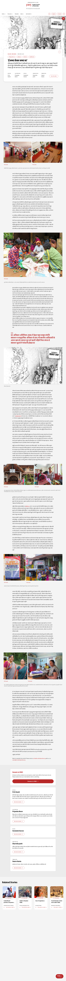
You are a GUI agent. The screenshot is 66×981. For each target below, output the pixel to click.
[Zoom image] (63, 18)
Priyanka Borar (17, 76)
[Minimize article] (59, 52)
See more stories (17, 802)
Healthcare (32, 56)
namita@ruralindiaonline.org (18, 760)
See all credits (54, 76)
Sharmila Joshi (35, 76)
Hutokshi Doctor (26, 76)
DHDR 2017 (18, 416)
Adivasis (19, 56)
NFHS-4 (27, 506)
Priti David (9, 76)
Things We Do (12, 56)
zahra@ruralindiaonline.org (39, 758)
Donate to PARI (32, 781)
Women (25, 56)
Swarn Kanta (42, 76)
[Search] (49, 14)
